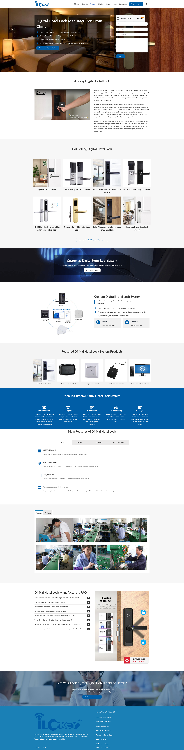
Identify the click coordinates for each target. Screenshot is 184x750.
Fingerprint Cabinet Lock (104, 735)
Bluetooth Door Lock (103, 726)
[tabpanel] (92, 473)
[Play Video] (62, 104)
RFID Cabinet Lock (102, 739)
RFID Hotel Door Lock (103, 721)
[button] (146, 4)
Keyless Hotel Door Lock (104, 717)
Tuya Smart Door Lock (103, 730)
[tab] (63, 442)
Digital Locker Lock (102, 744)
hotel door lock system (113, 312)
